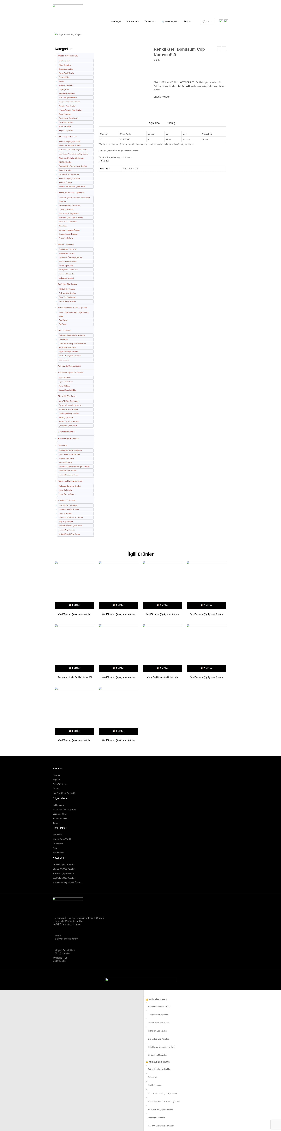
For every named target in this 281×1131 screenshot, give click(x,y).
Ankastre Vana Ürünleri (67, 106)
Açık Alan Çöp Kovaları (67, 293)
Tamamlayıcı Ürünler (66, 69)
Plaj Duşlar (63, 324)
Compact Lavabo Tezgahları (68, 234)
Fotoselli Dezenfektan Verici (68, 475)
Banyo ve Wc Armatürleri (68, 222)
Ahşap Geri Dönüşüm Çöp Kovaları (71, 158)
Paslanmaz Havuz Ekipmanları (70, 481)
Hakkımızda (58, 805)
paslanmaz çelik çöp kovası (203, 86)
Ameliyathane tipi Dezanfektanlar (70, 450)
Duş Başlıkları (64, 90)
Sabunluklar (63, 445)
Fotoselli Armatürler (66, 122)
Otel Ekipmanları (64, 330)
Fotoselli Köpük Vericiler (67, 471)
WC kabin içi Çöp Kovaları (68, 409)
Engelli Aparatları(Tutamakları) (69, 205)
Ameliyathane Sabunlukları (68, 270)
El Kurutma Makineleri (67, 432)
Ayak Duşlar (63, 320)
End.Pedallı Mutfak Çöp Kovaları (70, 526)
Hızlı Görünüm (73, 585)
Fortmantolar (63, 339)
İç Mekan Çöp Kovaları (67, 500)
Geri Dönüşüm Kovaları (91, 32)
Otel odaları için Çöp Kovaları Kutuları (72, 343)
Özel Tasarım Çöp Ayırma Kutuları (74, 614)
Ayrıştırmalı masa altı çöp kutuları (70, 405)
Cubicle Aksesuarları (66, 209)
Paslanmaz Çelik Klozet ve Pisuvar (71, 218)
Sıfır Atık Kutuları (65, 170)
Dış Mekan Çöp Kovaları (67, 284)
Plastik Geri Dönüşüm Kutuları (69, 146)
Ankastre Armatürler (66, 85)
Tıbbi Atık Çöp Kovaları (67, 301)
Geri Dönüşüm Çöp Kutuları (69, 174)
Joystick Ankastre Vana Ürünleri (70, 110)
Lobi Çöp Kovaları (65, 513)
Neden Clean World (62, 839)
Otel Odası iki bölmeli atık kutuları (71, 518)
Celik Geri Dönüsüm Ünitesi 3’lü (162, 677)
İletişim (56, 823)
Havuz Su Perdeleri (65, 490)
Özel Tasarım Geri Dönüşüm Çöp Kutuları (73, 154)
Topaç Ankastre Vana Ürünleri (69, 102)
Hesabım (57, 775)
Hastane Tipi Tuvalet (66, 266)
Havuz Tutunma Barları (67, 494)
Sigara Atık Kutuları (66, 382)
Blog (55, 848)
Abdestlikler (63, 226)
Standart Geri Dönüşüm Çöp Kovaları (72, 187)
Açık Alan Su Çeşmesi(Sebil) (69, 366)
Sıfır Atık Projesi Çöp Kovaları (69, 178)
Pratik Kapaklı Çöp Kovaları (69, 413)
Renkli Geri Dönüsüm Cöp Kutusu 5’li (224, 49)
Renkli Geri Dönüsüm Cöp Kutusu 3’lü (219, 49)
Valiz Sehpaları (64, 360)
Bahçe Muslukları (65, 114)
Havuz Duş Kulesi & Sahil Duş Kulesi (72, 307)
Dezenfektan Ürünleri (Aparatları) (70, 257)
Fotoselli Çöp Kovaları (67, 530)
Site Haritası (58, 852)
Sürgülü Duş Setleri (66, 130)
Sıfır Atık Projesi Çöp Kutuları (121, 32)
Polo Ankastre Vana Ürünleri (69, 118)
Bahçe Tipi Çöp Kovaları (67, 297)
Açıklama (154, 123)
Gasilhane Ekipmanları (66, 274)
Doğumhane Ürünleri (66, 278)
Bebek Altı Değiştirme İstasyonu (70, 356)
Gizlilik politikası (60, 814)
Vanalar (61, 81)
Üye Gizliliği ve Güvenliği (64, 793)
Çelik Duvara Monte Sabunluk (69, 454)
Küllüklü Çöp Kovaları (67, 289)
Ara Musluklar (64, 77)
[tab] (154, 123)
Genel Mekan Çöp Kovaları (68, 505)
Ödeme (56, 789)
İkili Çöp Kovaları (65, 162)
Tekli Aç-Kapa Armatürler (68, 98)
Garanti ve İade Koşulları (64, 809)
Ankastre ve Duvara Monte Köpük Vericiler (74, 467)
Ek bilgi (172, 123)
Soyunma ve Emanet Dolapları (69, 230)
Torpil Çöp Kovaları (66, 522)
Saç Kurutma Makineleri (67, 348)
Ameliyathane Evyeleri (66, 253)
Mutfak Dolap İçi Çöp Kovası (69, 534)
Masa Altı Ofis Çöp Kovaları (69, 401)
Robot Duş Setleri (65, 126)
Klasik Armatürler (65, 65)
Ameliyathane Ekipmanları (68, 249)
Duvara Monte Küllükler (67, 390)
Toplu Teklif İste (60, 784)
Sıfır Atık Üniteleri (65, 183)
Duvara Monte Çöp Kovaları (69, 509)
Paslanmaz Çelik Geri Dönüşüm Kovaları (73, 150)
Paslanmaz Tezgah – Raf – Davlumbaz (72, 335)
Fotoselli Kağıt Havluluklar (68, 439)
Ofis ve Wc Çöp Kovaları (67, 396)
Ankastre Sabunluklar (66, 458)
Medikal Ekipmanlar (66, 244)
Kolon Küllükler (64, 386)
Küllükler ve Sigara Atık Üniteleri (70, 373)
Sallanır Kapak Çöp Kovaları (69, 422)
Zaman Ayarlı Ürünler (66, 73)
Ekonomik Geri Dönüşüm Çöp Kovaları (73, 166)
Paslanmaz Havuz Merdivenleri (69, 486)
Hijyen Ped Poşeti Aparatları (68, 352)
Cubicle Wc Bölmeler (66, 238)
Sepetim (56, 779)
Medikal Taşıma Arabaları (68, 262)
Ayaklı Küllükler (64, 378)
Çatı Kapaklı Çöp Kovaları (68, 426)
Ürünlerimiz (58, 844)
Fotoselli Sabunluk (65, 463)
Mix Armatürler (64, 61)
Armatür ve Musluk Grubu (68, 56)
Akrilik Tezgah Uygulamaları (69, 214)
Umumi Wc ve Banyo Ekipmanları (71, 193)
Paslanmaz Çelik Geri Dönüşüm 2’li (75, 677)
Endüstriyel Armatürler (67, 94)
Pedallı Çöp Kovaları (66, 417)
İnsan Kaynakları (60, 818)
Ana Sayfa (70, 32)
